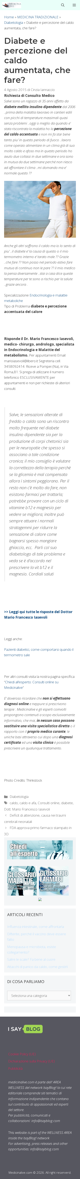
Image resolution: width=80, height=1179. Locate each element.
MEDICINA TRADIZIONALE (37, 17)
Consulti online (48, 803)
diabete (67, 803)
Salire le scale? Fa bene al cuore (31, 959)
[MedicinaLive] (11, 5)
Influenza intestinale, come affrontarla (35, 926)
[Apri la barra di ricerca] (63, 5)
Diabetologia (13, 22)
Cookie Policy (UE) (22, 1054)
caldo (14, 803)
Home (9, 17)
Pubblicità (15, 1068)
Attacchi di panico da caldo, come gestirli (37, 966)
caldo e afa (27, 803)
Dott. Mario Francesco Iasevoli (27, 809)
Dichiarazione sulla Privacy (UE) (31, 1061)
